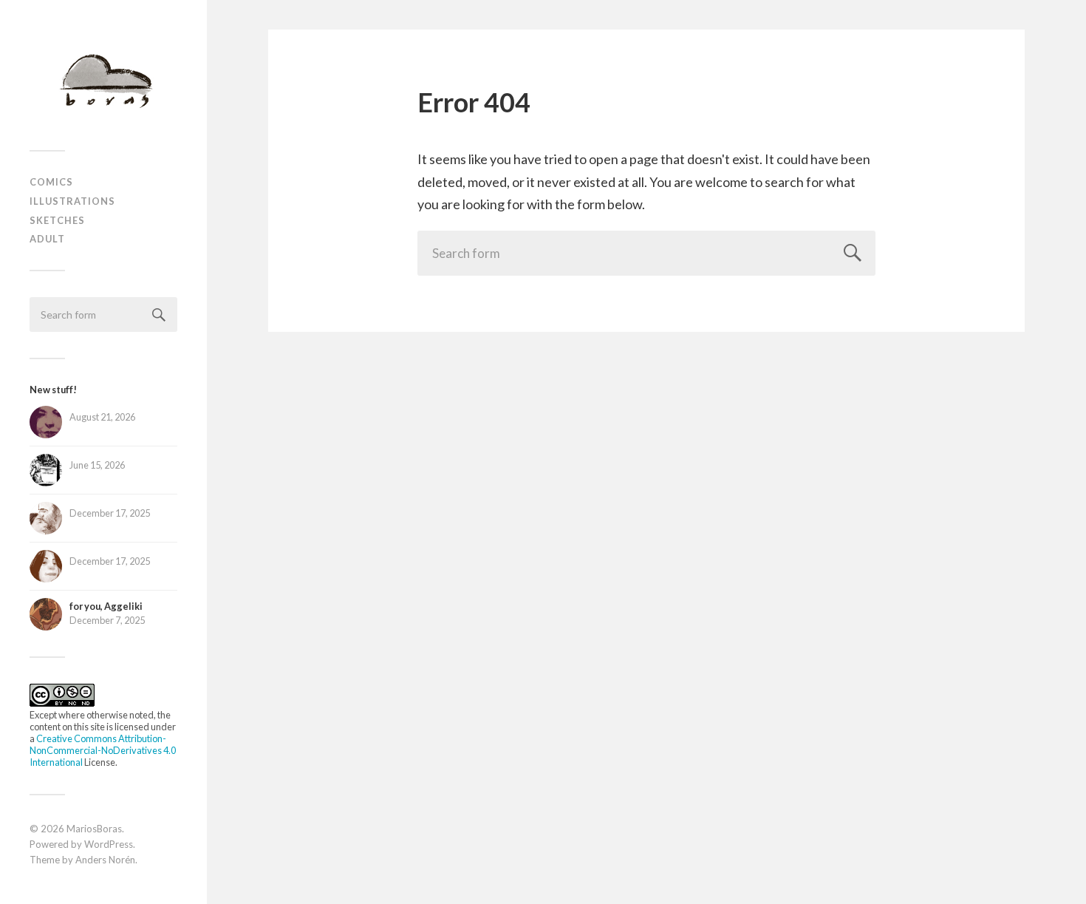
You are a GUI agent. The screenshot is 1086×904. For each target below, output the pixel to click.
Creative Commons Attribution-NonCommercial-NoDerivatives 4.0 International (103, 750)
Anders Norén (105, 860)
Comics (51, 182)
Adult (47, 239)
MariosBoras (94, 829)
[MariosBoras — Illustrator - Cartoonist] (103, 80)
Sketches (57, 220)
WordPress (108, 844)
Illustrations (72, 201)
